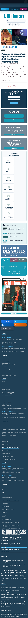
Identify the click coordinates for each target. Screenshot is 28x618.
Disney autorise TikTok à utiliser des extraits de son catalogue (14, 478)
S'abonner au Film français (7, 450)
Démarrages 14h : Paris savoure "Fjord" (13, 241)
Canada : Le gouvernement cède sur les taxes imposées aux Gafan (13, 481)
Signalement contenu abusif (7, 510)
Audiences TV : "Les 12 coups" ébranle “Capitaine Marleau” (13, 427)
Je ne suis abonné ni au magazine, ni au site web (14, 120)
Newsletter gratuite (6, 453)
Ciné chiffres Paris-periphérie (7, 369)
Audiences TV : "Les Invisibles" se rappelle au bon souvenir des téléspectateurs (14, 433)
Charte (3, 516)
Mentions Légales (5, 506)
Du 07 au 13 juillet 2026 (6, 442)
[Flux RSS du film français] (9, 24)
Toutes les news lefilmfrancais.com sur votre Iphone (12, 522)
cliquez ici (14, 134)
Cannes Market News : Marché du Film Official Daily (12, 528)
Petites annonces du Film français (8, 457)
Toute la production (14, 273)
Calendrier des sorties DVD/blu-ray (9, 495)
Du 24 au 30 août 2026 (6, 390)
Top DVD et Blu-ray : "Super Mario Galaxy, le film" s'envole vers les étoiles (13, 229)
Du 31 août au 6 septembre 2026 (8, 392)
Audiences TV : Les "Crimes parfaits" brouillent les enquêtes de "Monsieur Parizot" (13, 430)
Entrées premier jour (6, 367)
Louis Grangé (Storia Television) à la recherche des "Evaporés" (14, 408)
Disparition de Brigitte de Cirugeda (9, 342)
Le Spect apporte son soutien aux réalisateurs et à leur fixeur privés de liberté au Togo (13, 405)
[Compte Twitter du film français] (15, 24)
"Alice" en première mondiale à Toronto (9, 416)
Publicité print (4, 515)
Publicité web (4, 513)
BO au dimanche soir (6, 363)
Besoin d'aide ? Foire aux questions (9, 459)
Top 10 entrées (4, 366)
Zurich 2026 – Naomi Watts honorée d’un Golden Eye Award (13, 352)
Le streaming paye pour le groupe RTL (9, 477)
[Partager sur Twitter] (13, 47)
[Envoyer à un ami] (4, 47)
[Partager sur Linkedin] (16, 47)
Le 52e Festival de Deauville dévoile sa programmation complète (12, 340)
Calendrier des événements (7, 456)
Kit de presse (4, 512)
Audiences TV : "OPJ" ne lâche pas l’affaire (10, 435)
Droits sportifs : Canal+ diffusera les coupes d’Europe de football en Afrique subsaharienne (13, 414)
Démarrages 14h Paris (6, 361)
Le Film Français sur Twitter (7, 519)
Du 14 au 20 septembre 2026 (7, 395)
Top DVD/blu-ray (5, 488)
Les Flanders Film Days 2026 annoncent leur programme (13, 351)
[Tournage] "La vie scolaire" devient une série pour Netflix (13, 468)
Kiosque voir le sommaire (7, 452)
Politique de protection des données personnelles (12, 507)
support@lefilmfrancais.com (7, 580)
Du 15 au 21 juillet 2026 (6, 441)
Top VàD (3, 489)
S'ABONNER (23, 9)
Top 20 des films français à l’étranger (9, 375)
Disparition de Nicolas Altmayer (13, 233)
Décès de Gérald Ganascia (13, 236)
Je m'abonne (14, 313)
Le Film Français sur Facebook (7, 518)
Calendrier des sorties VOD (7, 497)
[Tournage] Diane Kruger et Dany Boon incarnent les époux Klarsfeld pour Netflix (13, 470)
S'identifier (5, 9)
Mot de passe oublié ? (14, 9)
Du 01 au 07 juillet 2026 (6, 444)
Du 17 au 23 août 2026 (6, 389)
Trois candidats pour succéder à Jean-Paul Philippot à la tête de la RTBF (13, 418)
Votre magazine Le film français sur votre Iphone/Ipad (12, 523)
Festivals (3, 381)
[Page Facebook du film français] (12, 24)
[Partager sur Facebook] (10, 47)
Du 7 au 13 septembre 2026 (7, 393)
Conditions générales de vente (8, 509)
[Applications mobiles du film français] (18, 24)
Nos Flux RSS (4, 526)
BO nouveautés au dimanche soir (8, 364)
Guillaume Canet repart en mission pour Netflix (11, 472)
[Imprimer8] (7, 47)
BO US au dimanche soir (6, 373)
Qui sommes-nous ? (6, 503)
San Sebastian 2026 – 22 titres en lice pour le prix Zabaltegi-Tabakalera (14, 349)
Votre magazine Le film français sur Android (10, 525)
